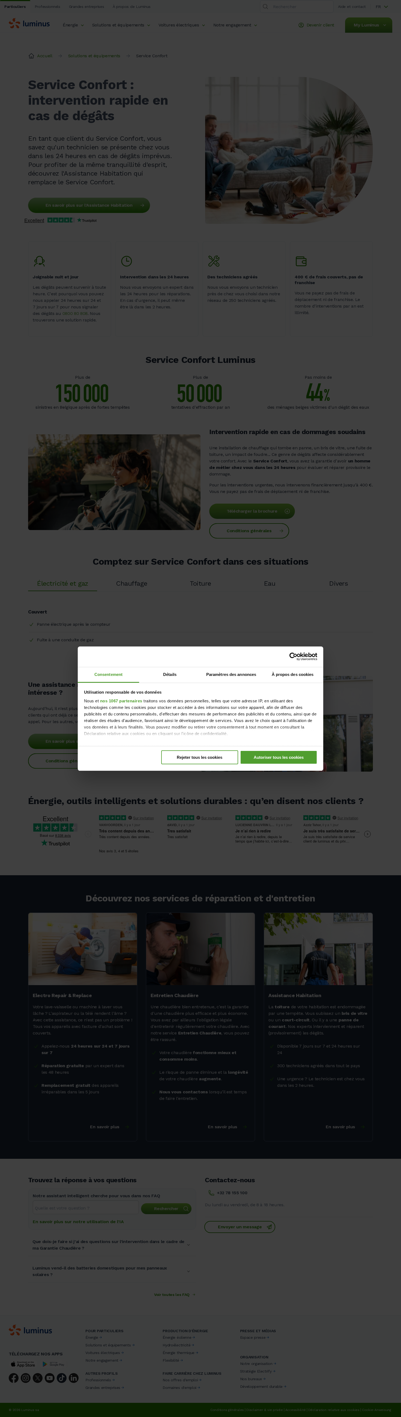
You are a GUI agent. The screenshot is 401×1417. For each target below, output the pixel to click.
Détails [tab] (169, 674)
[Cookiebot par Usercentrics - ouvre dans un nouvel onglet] (293, 656)
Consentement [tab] (108, 674)
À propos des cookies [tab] (293, 674)
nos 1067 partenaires (121, 701)
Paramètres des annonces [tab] (231, 674)
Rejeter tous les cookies (199, 757)
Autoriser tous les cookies (279, 757)
